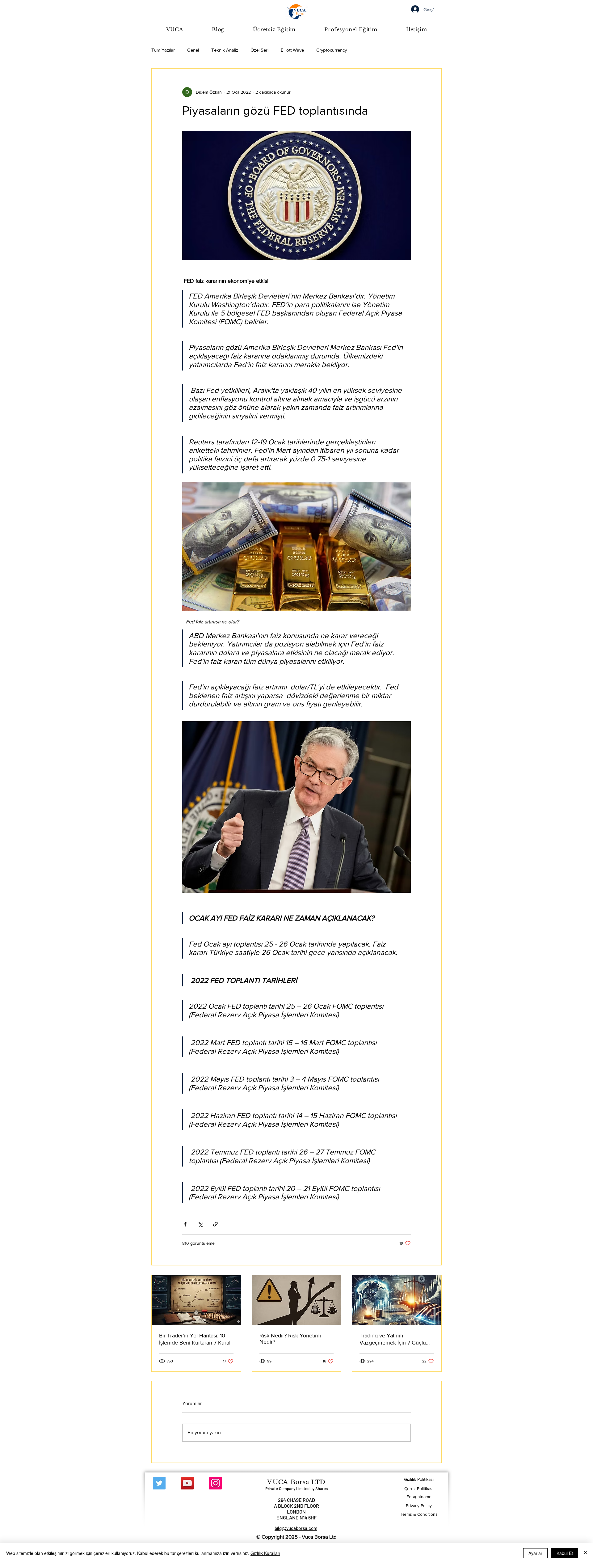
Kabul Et (565, 1553)
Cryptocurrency (331, 50)
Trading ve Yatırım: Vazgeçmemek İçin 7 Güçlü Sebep (393, 1339)
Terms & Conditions (419, 1514)
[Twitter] (159, 1483)
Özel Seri (259, 50)
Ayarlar (535, 1553)
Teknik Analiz (224, 50)
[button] (274, 29)
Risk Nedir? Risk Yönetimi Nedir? (290, 1338)
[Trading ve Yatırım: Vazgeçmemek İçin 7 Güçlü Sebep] (396, 1300)
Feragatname (418, 1496)
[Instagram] (215, 1483)
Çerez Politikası (418, 1488)
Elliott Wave (292, 50)
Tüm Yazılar (163, 50)
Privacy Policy (419, 1505)
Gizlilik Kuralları (265, 1553)
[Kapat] (585, 1553)
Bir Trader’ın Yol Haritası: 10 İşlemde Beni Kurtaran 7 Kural (194, 1339)
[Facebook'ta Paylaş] (185, 1224)
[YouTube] (187, 1483)
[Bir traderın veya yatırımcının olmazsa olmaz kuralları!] (196, 1300)
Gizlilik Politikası (419, 1479)
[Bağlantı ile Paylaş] (215, 1224)
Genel (193, 50)
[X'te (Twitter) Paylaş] (200, 1224)
